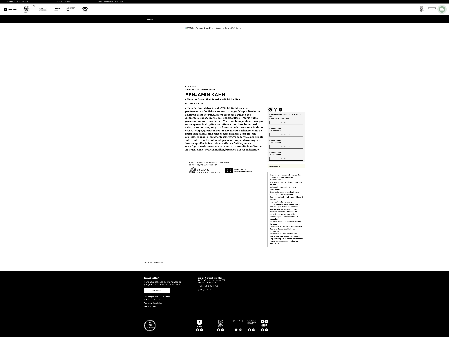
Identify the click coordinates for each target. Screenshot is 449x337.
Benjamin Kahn (150, 306)
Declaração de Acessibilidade (157, 297)
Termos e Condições (153, 303)
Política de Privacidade (154, 300)
